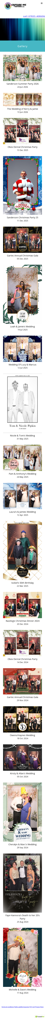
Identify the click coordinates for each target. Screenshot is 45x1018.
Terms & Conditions (8, 1007)
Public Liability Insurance (21, 1007)
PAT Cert (32, 1007)
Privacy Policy (39, 1007)
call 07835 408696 (34, 16)
